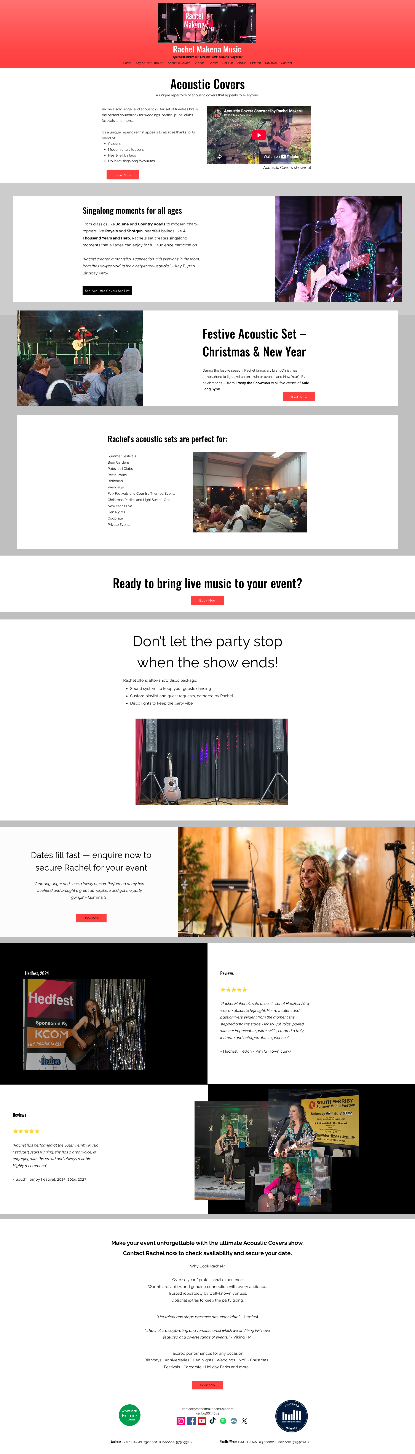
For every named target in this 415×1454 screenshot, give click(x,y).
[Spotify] (223, 1421)
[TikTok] (212, 1421)
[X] (244, 1421)
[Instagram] (181, 1421)
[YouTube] (202, 1421)
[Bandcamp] (234, 1421)
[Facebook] (191, 1421)
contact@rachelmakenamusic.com (207, 1409)
